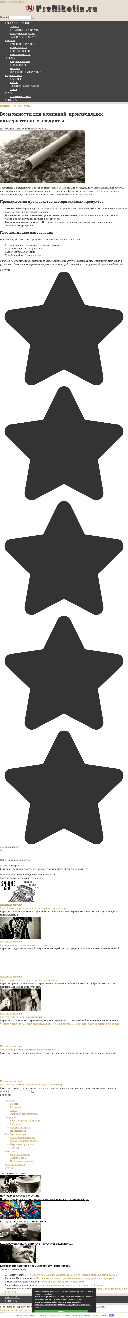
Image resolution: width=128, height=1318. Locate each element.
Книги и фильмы (20, 54)
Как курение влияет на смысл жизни (24, 1221)
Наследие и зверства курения (19, 1195)
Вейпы (14, 82)
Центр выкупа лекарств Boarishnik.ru (62, 1281)
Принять (61, 1312)
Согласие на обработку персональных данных (28, 1309)
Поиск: (4, 17)
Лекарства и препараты (24, 30)
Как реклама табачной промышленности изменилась (35, 1265)
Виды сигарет (13, 75)
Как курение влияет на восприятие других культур (31, 1084)
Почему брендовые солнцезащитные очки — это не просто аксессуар (44, 1199)
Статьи (9, 93)
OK (111, 1315)
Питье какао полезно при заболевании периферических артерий (75, 1278)
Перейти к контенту (12, 1)
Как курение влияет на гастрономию (22, 1016)
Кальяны (15, 79)
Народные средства (22, 33)
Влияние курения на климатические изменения (29, 1049)
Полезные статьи (20, 96)
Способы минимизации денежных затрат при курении (33, 908)
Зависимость (18, 47)
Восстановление (20, 51)
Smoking (10, 1100)
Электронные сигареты (24, 86)
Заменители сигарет (23, 37)
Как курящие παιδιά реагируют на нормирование (29, 979)
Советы (14, 26)
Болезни (15, 68)
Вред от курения (20, 61)
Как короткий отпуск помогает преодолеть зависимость (36, 1243)
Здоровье (10, 58)
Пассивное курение (22, 44)
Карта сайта (12, 1297)
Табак (13, 89)
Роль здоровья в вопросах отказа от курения (27, 944)
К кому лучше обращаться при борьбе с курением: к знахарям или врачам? (73, 1274)
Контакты (11, 100)
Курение (10, 40)
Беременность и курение (25, 72)
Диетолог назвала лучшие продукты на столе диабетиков (69, 1284)
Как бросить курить (17, 23)
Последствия (18, 65)
